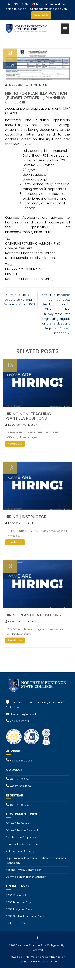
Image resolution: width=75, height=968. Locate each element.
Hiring (33, 85)
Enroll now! (41, 15)
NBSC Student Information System (26, 916)
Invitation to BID (15, 923)
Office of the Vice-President (22, 830)
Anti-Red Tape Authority (20, 851)
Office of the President (19, 823)
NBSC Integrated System (20, 909)
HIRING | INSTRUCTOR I (27, 517)
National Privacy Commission (24, 869)
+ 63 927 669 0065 (20, 760)
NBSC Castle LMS (16, 895)
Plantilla (43, 85)
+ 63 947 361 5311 (19, 721)
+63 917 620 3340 (19, 779)
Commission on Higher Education (26, 876)
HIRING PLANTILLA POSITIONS (33, 615)
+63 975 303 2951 (19, 805)
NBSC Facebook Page (19, 902)
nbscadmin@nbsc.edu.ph (50, 9)
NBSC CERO (15, 85)
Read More (15, 443)
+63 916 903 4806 (20, 786)
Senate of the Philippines (21, 837)
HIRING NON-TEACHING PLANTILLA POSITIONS (28, 416)
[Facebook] (27, 15)
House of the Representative (23, 844)
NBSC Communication (22, 425)
